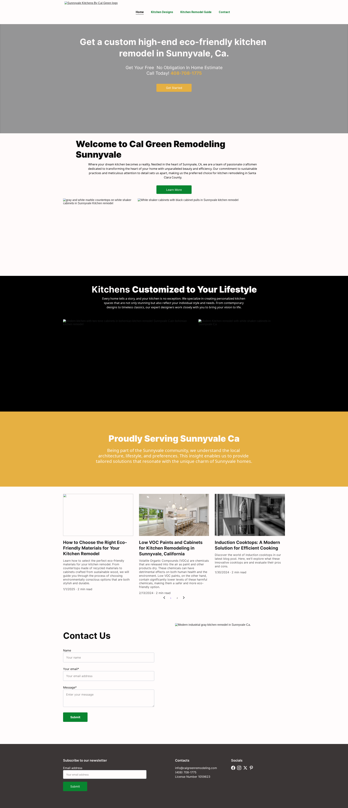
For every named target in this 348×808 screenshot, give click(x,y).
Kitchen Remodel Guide (196, 12)
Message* (70, 687)
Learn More (174, 190)
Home (140, 12)
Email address (72, 768)
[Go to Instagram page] (239, 768)
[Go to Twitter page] (245, 768)
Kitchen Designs (162, 12)
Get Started (174, 88)
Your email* (71, 669)
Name (67, 650)
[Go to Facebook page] (233, 768)
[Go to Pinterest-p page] (251, 768)
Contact (224, 12)
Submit (75, 717)
